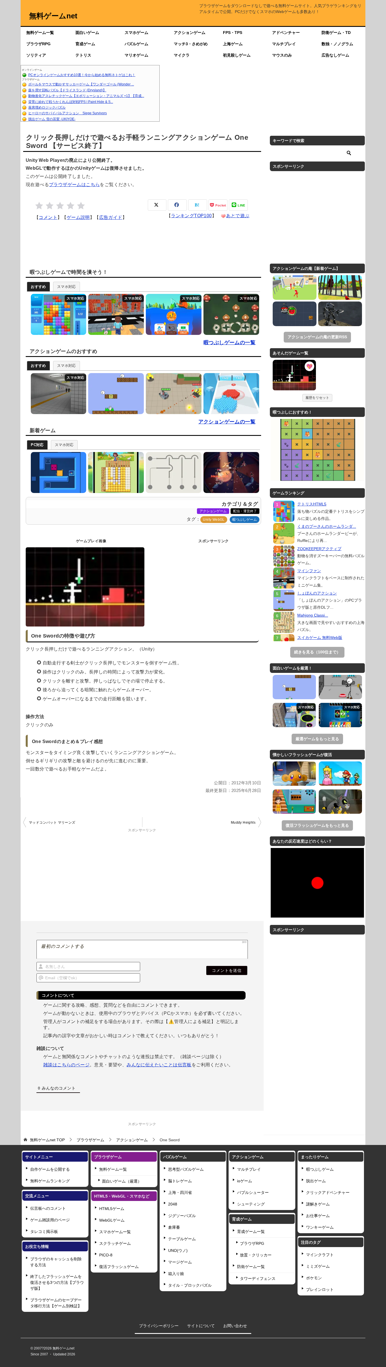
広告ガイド (110, 217)
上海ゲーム (233, 44)
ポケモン (314, 1278)
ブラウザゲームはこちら (74, 184)
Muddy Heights (243, 822)
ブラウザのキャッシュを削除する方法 (56, 1262)
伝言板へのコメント (48, 1208)
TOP (47, 1140)
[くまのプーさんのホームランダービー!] (283, 533)
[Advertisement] (262, 93)
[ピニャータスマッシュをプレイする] (230, 472)
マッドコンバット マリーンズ (52, 822)
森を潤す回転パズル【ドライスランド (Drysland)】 (67, 90)
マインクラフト (320, 1254)
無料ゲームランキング (50, 1181)
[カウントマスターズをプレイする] (230, 393)
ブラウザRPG (38, 44)
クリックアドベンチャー (328, 1192)
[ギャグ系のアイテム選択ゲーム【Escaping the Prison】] (340, 687)
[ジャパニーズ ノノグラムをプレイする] (114, 472)
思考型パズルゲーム (186, 1169)
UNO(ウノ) (178, 1250)
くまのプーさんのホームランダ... (326, 526)
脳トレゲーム (180, 1181)
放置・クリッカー (256, 1255)
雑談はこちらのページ (66, 1064)
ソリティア (36, 55)
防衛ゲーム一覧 (251, 1266)
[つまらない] (39, 206)
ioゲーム (244, 1181)
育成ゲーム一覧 (251, 1231)
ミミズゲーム (318, 1266)
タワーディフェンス (258, 1278)
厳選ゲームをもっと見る (317, 739)
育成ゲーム (85, 44)
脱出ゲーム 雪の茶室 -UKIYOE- (51, 119)
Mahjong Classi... (312, 615)
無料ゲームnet (53, 16)
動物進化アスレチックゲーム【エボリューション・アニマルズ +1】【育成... (86, 96)
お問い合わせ (235, 1325)
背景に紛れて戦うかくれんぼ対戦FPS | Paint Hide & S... (70, 102)
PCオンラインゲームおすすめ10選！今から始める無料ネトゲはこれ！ (81, 75)
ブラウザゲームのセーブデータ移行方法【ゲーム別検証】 (56, 1303)
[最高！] (81, 206)
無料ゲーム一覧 (40, 32)
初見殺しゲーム (237, 55)
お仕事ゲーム (318, 1215)
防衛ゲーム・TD (336, 32)
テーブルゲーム (182, 1239)
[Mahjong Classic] (283, 622)
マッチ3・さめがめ (191, 44)
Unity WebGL (213, 520)
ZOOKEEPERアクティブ (319, 548)
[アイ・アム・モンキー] (340, 287)
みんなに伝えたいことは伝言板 (159, 1064)
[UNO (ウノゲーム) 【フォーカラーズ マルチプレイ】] (340, 715)
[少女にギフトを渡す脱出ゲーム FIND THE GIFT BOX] (294, 801)
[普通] (60, 206)
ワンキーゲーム (320, 1227)
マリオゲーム (136, 55)
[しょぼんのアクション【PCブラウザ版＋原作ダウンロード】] (294, 687)
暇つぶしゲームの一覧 (229, 342)
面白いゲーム (87, 32)
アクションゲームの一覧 (226, 422)
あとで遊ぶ (237, 215)
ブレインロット (320, 1289)
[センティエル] (340, 314)
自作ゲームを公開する (50, 1169)
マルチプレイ (284, 44)
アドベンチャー (286, 32)
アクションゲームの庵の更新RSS (317, 337)
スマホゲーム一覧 (115, 1232)
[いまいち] (50, 206)
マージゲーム (180, 1262)
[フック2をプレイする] (172, 472)
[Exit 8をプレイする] (57, 393)
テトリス (83, 55)
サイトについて (201, 1325)
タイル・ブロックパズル (190, 1285)
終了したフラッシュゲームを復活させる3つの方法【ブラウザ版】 (57, 1282)
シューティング (251, 1204)
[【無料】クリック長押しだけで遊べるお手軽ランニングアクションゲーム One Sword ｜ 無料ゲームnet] (294, 376)
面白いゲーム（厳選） (122, 1181)
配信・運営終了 (245, 511)
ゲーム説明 (78, 217)
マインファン (309, 571)
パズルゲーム (136, 44)
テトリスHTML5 (311, 504)
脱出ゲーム (316, 1181)
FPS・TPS (232, 32)
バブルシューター (253, 1192)
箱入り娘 (176, 1273)
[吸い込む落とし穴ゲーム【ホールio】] (294, 715)
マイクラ (182, 55)
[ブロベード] (294, 314)
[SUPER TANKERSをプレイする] (172, 393)
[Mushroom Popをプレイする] (230, 314)
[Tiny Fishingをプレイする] (172, 314)
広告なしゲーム (335, 55)
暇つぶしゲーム (244, 520)
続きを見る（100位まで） (317, 652)
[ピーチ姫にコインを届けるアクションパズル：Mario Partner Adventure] (340, 773)
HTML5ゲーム (111, 1208)
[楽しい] (70, 206)
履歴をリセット (317, 398)
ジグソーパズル (182, 1215)
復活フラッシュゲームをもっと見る (317, 825)
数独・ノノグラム (337, 44)
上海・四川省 (180, 1192)
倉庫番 (174, 1227)
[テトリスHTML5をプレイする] (57, 314)
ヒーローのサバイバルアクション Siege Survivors (67, 113)
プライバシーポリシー (159, 1325)
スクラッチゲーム (115, 1243)
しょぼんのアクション (317, 593)
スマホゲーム (136, 32)
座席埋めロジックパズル (47, 107)
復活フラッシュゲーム (119, 1266)
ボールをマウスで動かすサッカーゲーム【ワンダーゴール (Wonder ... (81, 84)
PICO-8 (105, 1255)
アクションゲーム (189, 32)
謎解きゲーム (318, 1204)
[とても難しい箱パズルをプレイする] (57, 472)
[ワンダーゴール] (294, 287)
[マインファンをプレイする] (114, 314)
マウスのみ (282, 55)
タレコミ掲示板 (44, 1231)
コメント (48, 217)
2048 (172, 1204)
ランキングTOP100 (191, 215)
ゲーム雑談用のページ (50, 1220)
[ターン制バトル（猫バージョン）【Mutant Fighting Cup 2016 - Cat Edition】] (340, 801)
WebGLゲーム (112, 1220)
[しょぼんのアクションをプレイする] (114, 393)
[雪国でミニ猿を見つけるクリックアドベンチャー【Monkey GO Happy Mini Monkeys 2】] (294, 773)
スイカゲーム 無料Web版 (319, 637)
